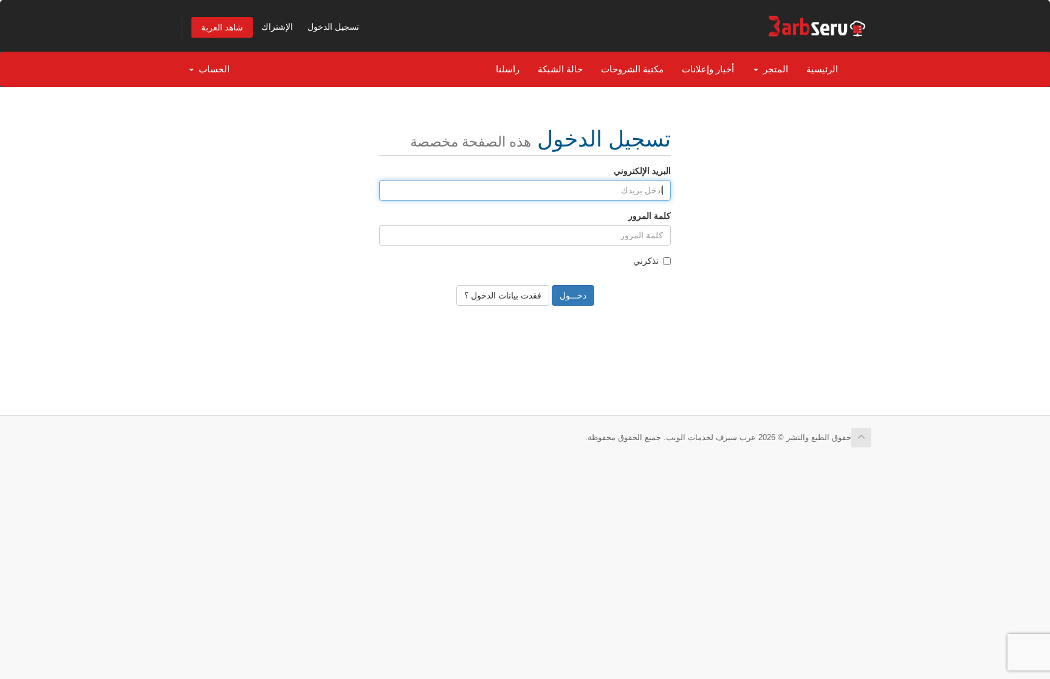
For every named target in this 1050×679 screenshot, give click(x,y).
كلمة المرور (649, 216)
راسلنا (508, 69)
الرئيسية (822, 69)
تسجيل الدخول (333, 27)
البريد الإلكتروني (642, 171)
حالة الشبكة (560, 69)
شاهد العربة (222, 27)
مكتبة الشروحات (632, 69)
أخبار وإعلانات (708, 69)
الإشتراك (277, 27)
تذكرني (646, 261)
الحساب (212, 69)
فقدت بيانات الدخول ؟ (502, 295)
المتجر (773, 69)
